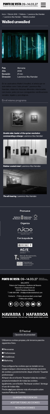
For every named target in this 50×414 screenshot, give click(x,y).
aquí (10, 389)
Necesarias (9, 349)
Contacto (11, 296)
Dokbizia (22, 14)
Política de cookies (26, 299)
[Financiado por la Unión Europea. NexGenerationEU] (25, 263)
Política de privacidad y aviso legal (29, 296)
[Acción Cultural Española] (25, 250)
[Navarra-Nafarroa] (25, 315)
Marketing (8, 360)
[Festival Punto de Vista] (20, 6)
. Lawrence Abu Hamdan (22, 166)
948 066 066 (14, 292)
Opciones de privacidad (25, 334)
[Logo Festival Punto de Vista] (25, 279)
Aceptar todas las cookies (25, 402)
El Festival (25, 331)
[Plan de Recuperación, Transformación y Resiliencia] (25, 257)
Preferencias (9, 353)
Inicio (4, 14)
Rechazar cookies (25, 408)
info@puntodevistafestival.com (31, 292)
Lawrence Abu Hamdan (36, 14)
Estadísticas (9, 357)
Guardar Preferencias (25, 397)
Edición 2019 (12, 14)
